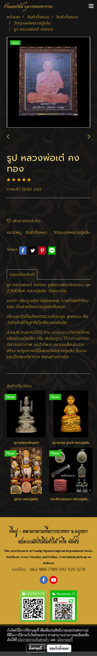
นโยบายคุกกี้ (65, 640)
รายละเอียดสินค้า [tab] (22, 274)
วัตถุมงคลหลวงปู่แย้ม (71, 232)
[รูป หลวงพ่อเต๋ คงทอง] (48, 82)
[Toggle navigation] (91, 6)
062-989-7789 (43, 569)
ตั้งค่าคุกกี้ (35, 648)
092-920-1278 (72, 569)
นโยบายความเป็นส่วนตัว (33, 640)
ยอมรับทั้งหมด (59, 648)
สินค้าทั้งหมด (37, 232)
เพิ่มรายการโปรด (25, 221)
